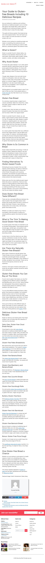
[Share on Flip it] (25, 497)
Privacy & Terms (39, 5)
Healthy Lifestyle (33, 523)
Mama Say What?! (8, 473)
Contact (41, 2)
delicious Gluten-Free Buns (12, 399)
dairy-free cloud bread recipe (9, 337)
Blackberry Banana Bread (21, 370)
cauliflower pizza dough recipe (12, 444)
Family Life (32, 521)
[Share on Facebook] (12, 497)
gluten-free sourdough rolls (17, 389)
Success (31, 527)
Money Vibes (32, 528)
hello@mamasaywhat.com (6, 532)
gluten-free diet (6, 92)
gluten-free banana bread (11, 358)
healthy (21, 308)
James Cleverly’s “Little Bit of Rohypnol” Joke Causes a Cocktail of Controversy (14, 545)
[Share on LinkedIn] (18, 497)
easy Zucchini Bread (9, 379)
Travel (31, 532)
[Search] (26, 530)
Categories (28, 2)
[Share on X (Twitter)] (5, 497)
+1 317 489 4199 (3, 535)
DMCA (16, 527)
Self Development (33, 530)
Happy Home (32, 525)
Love (30, 534)
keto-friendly (19, 329)
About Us (36, 2)
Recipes (5, 501)
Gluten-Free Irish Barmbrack (9, 413)
